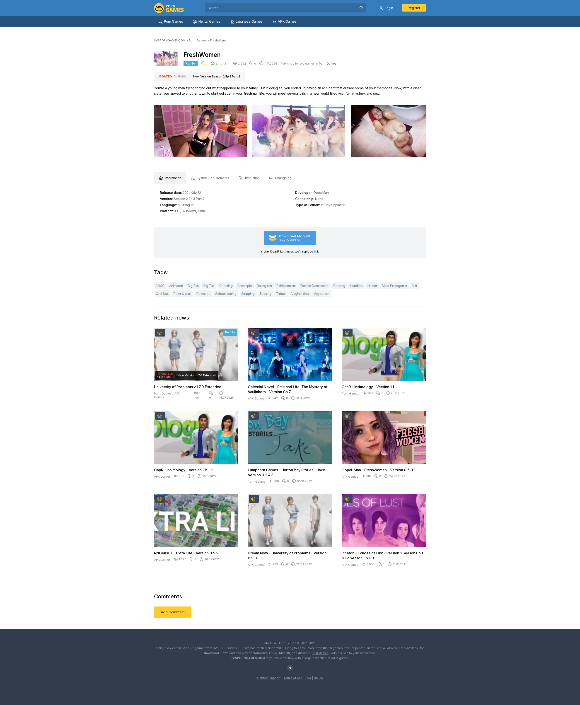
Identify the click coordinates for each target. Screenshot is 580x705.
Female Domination (314, 286)
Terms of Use (292, 678)
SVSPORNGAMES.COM (169, 40)
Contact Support (268, 678)
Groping (339, 286)
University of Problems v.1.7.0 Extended (187, 387)
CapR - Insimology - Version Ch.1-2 (183, 470)
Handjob (356, 286)
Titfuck (281, 294)
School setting (226, 294)
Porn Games (173, 21)
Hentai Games (209, 21)
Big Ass (193, 286)
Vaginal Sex (300, 294)
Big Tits (209, 286)
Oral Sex (162, 294)
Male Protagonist (394, 286)
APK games (320, 653)
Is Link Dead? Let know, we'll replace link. (290, 251)
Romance (203, 294)
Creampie (244, 286)
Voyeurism (321, 294)
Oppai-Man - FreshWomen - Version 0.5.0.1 (378, 470)
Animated (176, 286)
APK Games (287, 21)
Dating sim (264, 286)
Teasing (265, 294)
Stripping (248, 294)
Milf (414, 286)
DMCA (318, 678)
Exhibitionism (286, 286)
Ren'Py (191, 63)
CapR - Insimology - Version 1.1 (368, 387)
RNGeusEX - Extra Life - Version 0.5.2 (186, 553)
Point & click (183, 294)
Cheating (226, 286)
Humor (372, 286)
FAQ (308, 678)
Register (414, 8)
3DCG (160, 286)
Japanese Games (249, 21)
